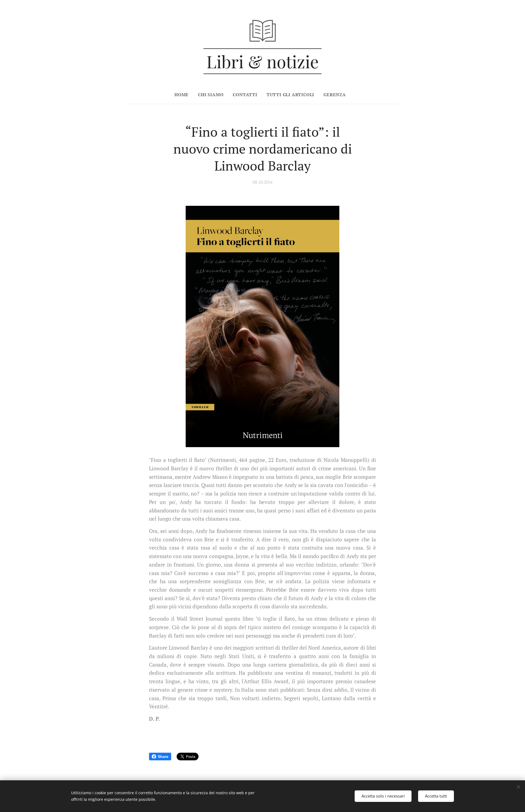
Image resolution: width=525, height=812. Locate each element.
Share (163, 756)
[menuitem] (183, 94)
